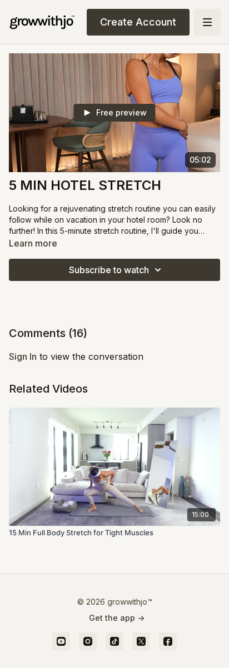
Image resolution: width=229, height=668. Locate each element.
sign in (23, 356)
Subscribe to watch (109, 269)
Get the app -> (117, 617)
